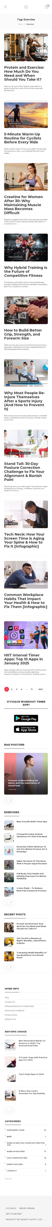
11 (31, 689)
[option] (26, 774)
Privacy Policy (11, 1015)
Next (41, 689)
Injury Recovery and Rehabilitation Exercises (23, 382)
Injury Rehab (27, 1208)
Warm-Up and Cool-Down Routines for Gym (26, 1144)
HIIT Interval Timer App (16, 644)
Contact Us (10, 1002)
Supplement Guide (15, 57)
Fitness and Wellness (16, 257)
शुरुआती (26, 1137)
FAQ (7, 998)
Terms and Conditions (14, 1011)
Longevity (26, 1171)
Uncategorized (13, 319)
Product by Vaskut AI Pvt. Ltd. (24, 1219)
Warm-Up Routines (15, 123)
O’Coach (11, 1208)
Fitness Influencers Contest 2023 (19, 1006)
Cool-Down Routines (26, 1158)
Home (20, 24)
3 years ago (12, 789)
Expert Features (26, 1164)
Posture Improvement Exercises (19, 453)
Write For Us (10, 1019)
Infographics (13, 523)
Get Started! (13, 1214)
